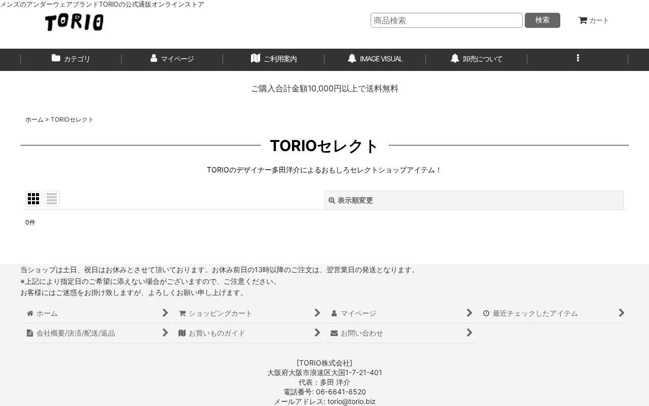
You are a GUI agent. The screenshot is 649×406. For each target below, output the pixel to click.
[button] (578, 60)
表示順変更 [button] (355, 200)
